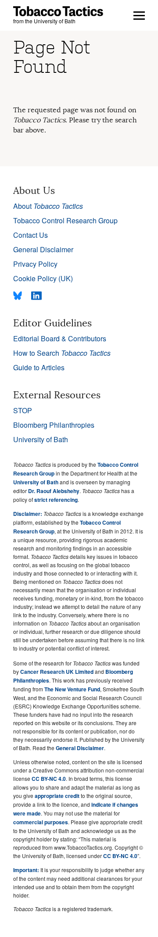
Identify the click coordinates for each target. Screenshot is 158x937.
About (48, 206)
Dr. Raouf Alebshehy (53, 491)
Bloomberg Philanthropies (53, 425)
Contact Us (30, 235)
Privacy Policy (35, 264)
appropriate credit (57, 796)
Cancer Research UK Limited (56, 672)
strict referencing (56, 500)
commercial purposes (40, 822)
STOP (22, 410)
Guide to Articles (39, 367)
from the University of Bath (44, 21)
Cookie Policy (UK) (43, 278)
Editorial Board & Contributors (59, 338)
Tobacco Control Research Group (65, 220)
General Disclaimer (43, 249)
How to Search (62, 353)
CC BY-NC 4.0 (49, 779)
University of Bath (40, 439)
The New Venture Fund (72, 689)
